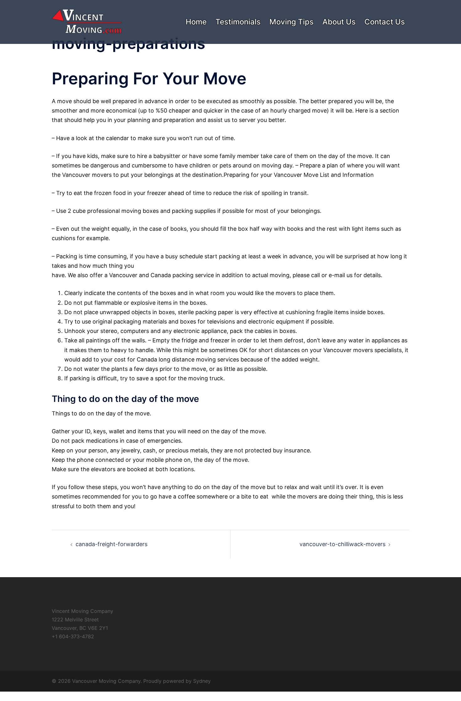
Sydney (202, 681)
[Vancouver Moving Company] (87, 21)
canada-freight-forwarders (111, 544)
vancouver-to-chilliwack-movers (342, 544)
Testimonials (238, 21)
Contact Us (384, 21)
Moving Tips (291, 21)
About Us (339, 21)
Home (196, 21)
